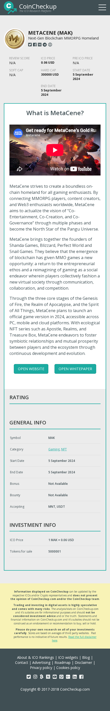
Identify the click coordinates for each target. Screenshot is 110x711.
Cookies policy (68, 667)
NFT (64, 449)
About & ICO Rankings (35, 657)
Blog (86, 657)
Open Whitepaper (75, 368)
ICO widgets (68, 657)
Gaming (54, 449)
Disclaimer (83, 662)
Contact (21, 662)
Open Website (31, 368)
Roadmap (62, 662)
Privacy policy (41, 667)
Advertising (41, 662)
